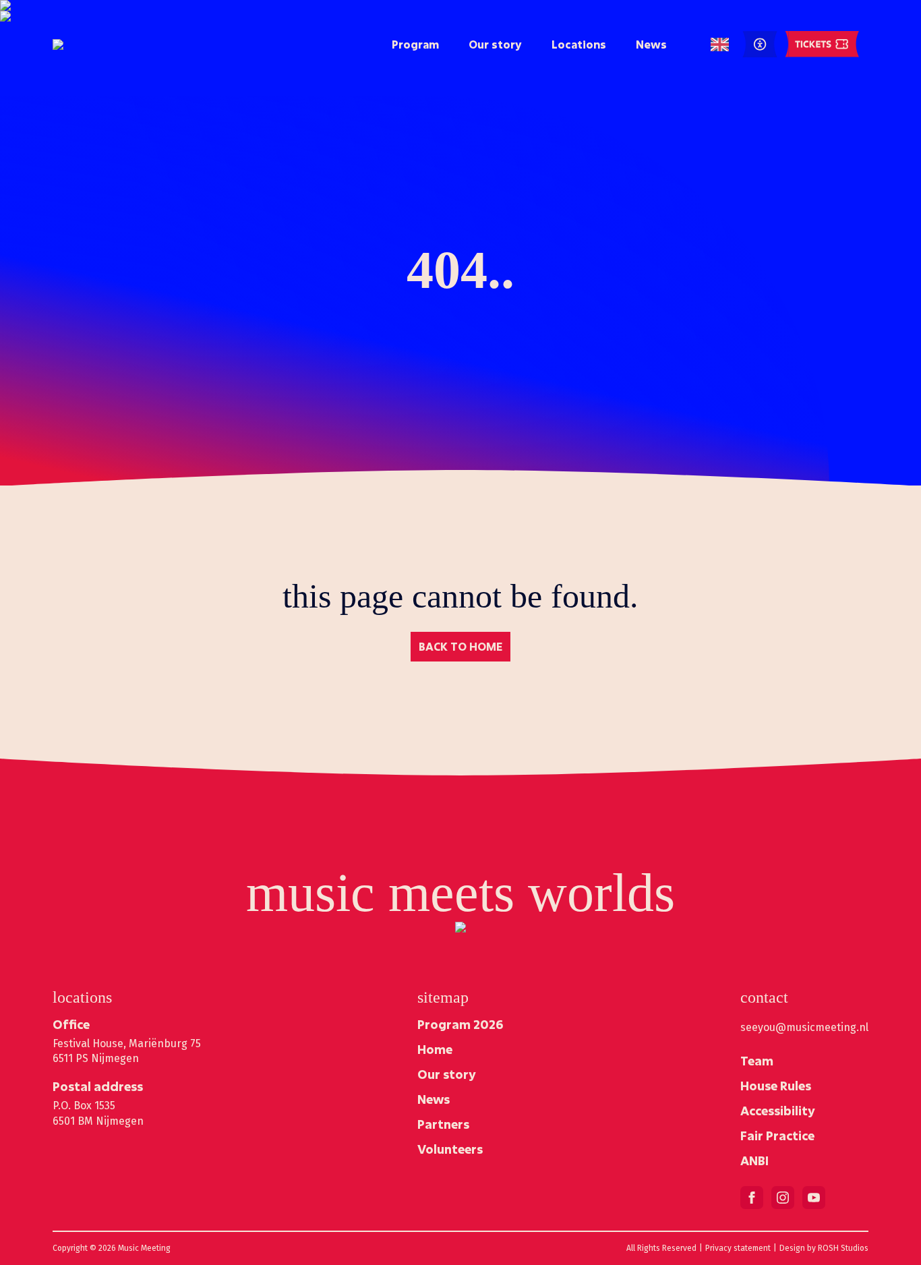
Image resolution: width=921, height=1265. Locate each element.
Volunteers (450, 1149)
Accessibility (777, 1110)
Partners (443, 1124)
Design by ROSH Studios (823, 1248)
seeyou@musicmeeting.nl (804, 1027)
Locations (579, 44)
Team (756, 1061)
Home (434, 1049)
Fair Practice (777, 1135)
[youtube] (813, 1197)
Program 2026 (460, 1024)
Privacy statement (738, 1248)
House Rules (775, 1086)
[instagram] (782, 1197)
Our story (495, 44)
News (651, 44)
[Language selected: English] (720, 44)
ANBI (754, 1160)
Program (415, 44)
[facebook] (751, 1197)
